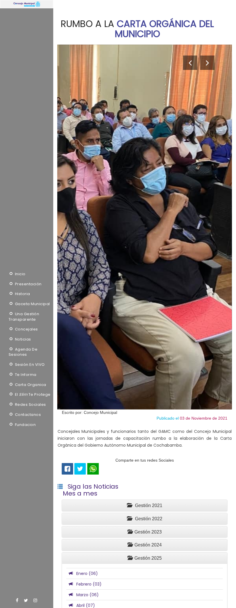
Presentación (28, 284)
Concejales (26, 329)
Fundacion (25, 424)
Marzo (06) (86, 595)
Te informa (25, 374)
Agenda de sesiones (23, 352)
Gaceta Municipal (32, 304)
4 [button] (144, 434)
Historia (22, 294)
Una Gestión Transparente (24, 316)
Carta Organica (30, 384)
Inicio (20, 274)
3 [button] (144, 427)
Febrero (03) (87, 584)
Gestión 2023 (147, 531)
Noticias (22, 339)
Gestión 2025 (147, 558)
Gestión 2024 (147, 544)
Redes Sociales (30, 404)
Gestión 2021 (147, 505)
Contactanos (27, 414)
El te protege (32, 394)
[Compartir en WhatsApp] (93, 469)
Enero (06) (85, 573)
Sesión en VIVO (29, 364)
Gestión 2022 (147, 518)
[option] (145, 227)
